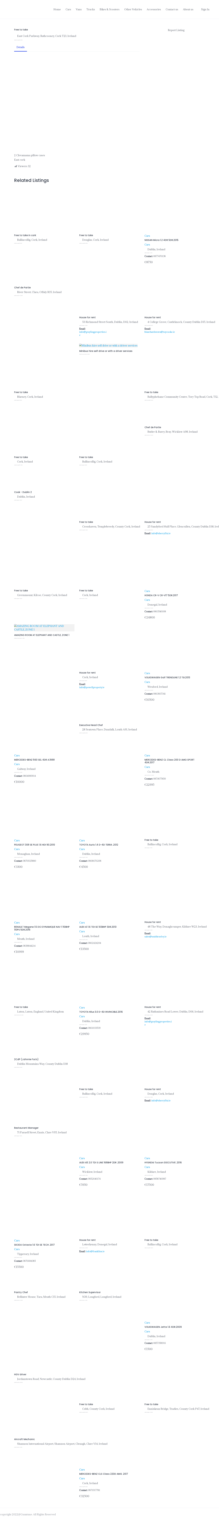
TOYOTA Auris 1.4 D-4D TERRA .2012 (98, 844)
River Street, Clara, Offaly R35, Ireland (39, 292)
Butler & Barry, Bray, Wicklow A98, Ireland (172, 431)
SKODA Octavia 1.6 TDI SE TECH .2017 (34, 1244)
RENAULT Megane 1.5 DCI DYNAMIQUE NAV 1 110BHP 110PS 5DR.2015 (42, 928)
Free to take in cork (25, 235)
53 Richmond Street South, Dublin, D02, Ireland (110, 322)
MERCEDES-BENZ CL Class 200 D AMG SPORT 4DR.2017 (169, 761)
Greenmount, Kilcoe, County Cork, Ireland (42, 595)
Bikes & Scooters (109, 9)
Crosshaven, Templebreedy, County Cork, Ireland (111, 526)
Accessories (154, 9)
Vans (79, 9)
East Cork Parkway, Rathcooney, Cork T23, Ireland (46, 36)
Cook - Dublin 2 (23, 492)
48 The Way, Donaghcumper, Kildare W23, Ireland (177, 926)
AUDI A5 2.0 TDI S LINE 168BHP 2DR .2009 (101, 1162)
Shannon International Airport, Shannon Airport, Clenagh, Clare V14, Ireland (62, 1443)
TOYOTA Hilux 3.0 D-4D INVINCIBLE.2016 (101, 1011)
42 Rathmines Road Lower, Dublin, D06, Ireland (175, 1011)
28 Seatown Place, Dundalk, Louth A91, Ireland (109, 729)
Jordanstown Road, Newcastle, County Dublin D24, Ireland (51, 1379)
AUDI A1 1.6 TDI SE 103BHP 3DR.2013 (98, 926)
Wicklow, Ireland (92, 1171)
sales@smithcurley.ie (156, 936)
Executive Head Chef (91, 725)
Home (57, 9)
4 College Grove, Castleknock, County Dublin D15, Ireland (181, 322)
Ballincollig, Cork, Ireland (32, 239)
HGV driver (20, 1374)
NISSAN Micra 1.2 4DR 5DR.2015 (161, 240)
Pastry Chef (21, 1292)
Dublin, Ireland (156, 249)
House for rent (87, 317)
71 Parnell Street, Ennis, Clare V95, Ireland (42, 1132)
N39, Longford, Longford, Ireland (101, 1296)
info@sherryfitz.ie (161, 533)
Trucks (90, 9)
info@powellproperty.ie (91, 687)
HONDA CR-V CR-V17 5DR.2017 (161, 595)
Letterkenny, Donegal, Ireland (99, 1244)
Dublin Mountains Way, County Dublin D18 (42, 1064)
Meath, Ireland (25, 939)
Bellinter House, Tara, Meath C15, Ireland (41, 1296)
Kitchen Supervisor (90, 1292)
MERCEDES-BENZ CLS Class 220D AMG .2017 (103, 1473)
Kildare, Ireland (156, 1171)
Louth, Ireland (90, 936)
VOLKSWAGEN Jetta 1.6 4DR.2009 (163, 1327)
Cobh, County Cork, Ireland (98, 1408)
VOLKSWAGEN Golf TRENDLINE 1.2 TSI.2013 (167, 677)
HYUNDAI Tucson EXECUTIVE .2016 (163, 1162)
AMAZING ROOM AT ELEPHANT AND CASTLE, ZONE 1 (41, 635)
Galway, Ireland (26, 769)
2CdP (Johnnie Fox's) (26, 1059)
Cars (68, 9)
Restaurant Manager (26, 1127)
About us (188, 9)
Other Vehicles (133, 9)
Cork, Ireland (25, 461)
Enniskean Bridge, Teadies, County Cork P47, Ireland (178, 1408)
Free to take (86, 235)
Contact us (172, 9)
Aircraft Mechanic (24, 1439)
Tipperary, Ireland (28, 1254)
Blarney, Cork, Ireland (30, 396)
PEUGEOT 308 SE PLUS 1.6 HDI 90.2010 (34, 844)
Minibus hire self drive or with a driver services (105, 351)
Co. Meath (153, 771)
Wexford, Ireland (157, 686)
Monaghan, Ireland (28, 854)
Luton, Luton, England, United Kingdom (40, 1011)
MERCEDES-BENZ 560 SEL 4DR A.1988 (34, 759)
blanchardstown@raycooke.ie (160, 331)
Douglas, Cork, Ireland (95, 239)
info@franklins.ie (95, 1251)
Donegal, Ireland (157, 604)
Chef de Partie (22, 287)
